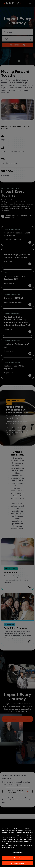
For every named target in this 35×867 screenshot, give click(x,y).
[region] (17, 843)
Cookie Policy (12, 845)
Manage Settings (17, 852)
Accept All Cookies (17, 863)
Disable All (17, 858)
